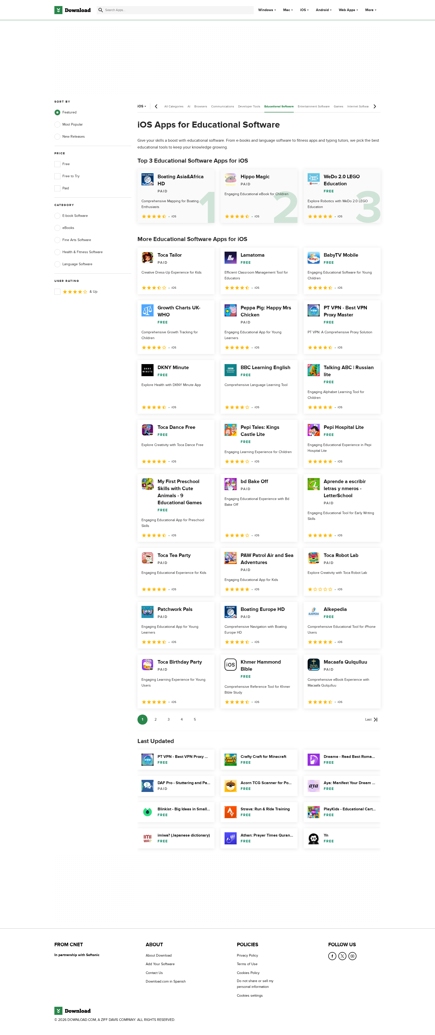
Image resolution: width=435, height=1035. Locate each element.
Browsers (200, 106)
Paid (65, 188)
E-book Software (75, 216)
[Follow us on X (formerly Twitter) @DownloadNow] (342, 956)
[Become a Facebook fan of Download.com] (332, 956)
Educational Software (279, 106)
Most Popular (72, 124)
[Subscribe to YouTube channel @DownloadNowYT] (352, 956)
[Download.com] (72, 10)
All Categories (174, 106)
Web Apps (347, 10)
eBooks (68, 228)
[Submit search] (101, 10)
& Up (93, 291)
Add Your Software (160, 964)
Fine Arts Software (76, 240)
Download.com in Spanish (166, 981)
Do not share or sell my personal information (255, 984)
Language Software (77, 264)
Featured (69, 112)
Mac (286, 10)
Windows (265, 10)
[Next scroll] (375, 106)
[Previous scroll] (156, 106)
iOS (303, 10)
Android (322, 10)
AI (189, 106)
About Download (159, 955)
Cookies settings (250, 995)
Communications (222, 106)
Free (66, 164)
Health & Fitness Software (82, 252)
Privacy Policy (247, 955)
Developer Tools (249, 106)
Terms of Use (247, 964)
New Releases (73, 136)
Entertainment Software (314, 106)
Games (338, 106)
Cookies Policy (248, 973)
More (369, 10)
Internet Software (359, 106)
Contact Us (154, 973)
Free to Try (71, 176)
